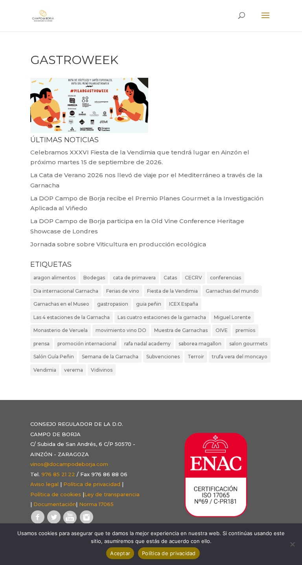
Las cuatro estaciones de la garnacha (162, 317)
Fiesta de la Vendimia (172, 291)
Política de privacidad (91, 484)
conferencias (225, 278)
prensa (41, 344)
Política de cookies (55, 494)
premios (245, 330)
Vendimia (44, 370)
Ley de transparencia (112, 494)
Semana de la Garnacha (110, 357)
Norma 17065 (96, 504)
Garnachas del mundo (232, 291)
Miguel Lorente (232, 317)
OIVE (221, 330)
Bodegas (94, 278)
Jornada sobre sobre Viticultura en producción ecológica (118, 244)
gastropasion (112, 304)
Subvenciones (163, 357)
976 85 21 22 (58, 474)
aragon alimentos (54, 278)
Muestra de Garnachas (181, 330)
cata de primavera (134, 278)
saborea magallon (200, 344)
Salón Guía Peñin (53, 357)
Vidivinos (101, 370)
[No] (292, 544)
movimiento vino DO (121, 330)
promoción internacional (86, 344)
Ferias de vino (122, 291)
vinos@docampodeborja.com (69, 464)
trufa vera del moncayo (239, 357)
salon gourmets (248, 344)
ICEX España (183, 304)
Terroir (196, 357)
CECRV (193, 278)
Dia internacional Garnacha (65, 291)
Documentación (54, 504)
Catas (170, 278)
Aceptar (120, 553)
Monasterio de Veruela (60, 330)
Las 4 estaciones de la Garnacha (71, 317)
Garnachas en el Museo (61, 304)
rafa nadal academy (147, 344)
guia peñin (148, 304)
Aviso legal (44, 484)
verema (73, 370)
